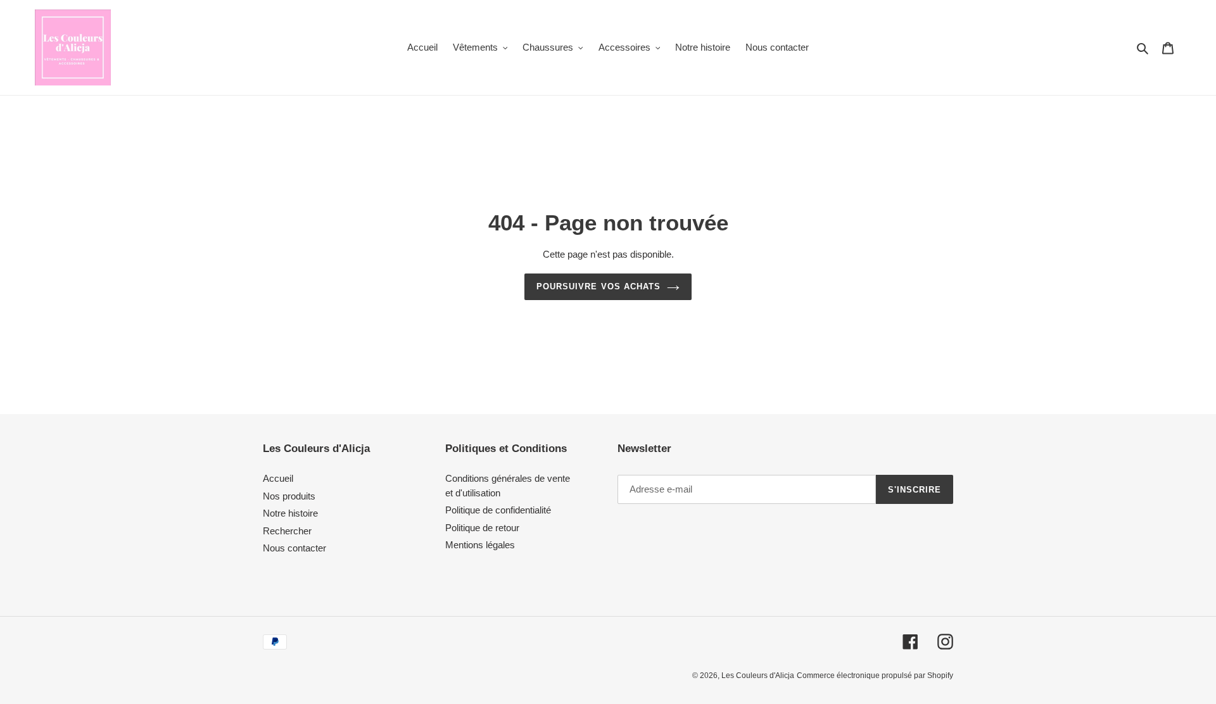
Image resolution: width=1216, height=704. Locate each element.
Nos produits (289, 496)
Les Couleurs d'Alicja (757, 675)
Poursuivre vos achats (598, 286)
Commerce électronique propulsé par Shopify (875, 675)
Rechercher (287, 530)
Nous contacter (294, 548)
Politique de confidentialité (498, 510)
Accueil (278, 478)
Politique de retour (482, 527)
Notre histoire (290, 513)
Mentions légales (480, 544)
